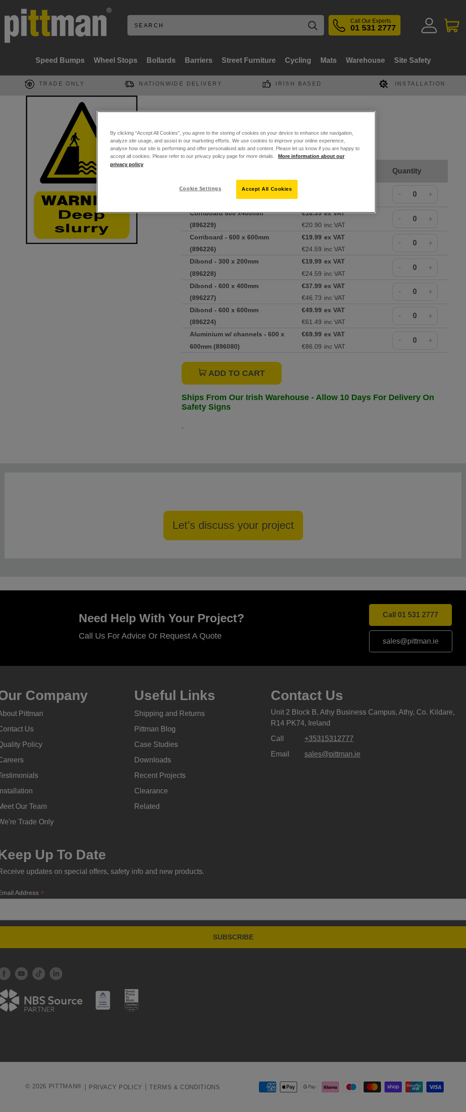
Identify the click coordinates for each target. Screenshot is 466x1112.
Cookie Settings (200, 188)
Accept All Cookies (267, 189)
